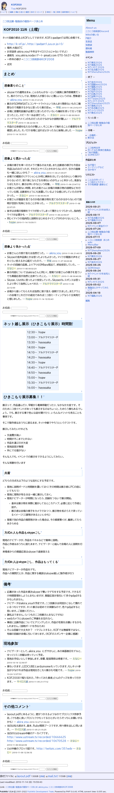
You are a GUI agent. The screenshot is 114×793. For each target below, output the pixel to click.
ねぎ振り (92, 165)
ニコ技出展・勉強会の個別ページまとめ (23, 21)
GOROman (94, 268)
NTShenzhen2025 (99, 103)
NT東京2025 (95, 113)
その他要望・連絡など (98, 184)
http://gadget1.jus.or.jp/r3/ (45, 44)
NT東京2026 (95, 63)
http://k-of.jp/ (16, 44)
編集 (11, 12)
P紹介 (88, 38)
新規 (48, 12)
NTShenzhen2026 (99, 72)
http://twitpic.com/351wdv (54, 748)
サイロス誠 (22, 681)
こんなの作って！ (96, 180)
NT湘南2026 (95, 65)
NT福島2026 (95, 87)
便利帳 (89, 48)
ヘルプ (73, 12)
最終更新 (65, 12)
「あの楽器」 (93, 152)
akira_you (16, 100)
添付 (32, 12)
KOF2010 (16, 4)
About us (91, 28)
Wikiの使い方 (92, 35)
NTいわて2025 (96, 101)
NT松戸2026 (95, 91)
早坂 (58, 107)
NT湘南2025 (95, 106)
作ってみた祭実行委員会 (99, 150)
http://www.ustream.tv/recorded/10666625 (36, 737)
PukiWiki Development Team (40, 791)
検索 (58, 12)
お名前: (7, 143)
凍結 (17, 12)
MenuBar (93, 245)
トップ (3, 12)
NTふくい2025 (96, 110)
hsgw (79, 130)
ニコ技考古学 (94, 148)
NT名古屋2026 (96, 70)
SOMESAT (94, 155)
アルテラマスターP (59, 203)
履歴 (27, 12)
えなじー (54, 115)
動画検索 (90, 52)
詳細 (42, 776)
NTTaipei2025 (96, 99)
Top (13, 9)
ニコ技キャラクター (96, 182)
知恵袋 (89, 45)
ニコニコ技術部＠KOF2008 (38, 59)
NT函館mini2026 (97, 84)
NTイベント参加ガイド (98, 226)
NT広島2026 (95, 94)
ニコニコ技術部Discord (97, 31)
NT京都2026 (95, 89)
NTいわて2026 (96, 67)
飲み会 (91, 138)
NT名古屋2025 (96, 108)
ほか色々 (92, 170)
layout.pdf (24, 776)
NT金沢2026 (95, 82)
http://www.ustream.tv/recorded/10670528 (36, 741)
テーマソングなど (96, 167)
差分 (22, 12)
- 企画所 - (92, 135)
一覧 (53, 12)
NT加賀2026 (95, 96)
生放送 (89, 41)
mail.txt (53, 776)
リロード (39, 12)
